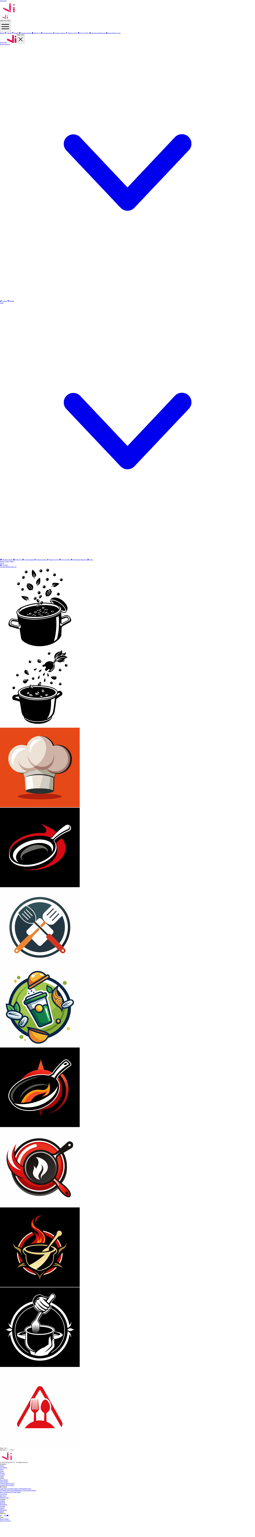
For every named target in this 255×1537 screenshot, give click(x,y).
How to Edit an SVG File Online (10, 1492)
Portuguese (3, 1504)
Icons (91, 560)
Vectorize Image (7, 560)
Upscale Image (29, 560)
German (2, 1506)
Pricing (114, 33)
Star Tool (3, 1496)
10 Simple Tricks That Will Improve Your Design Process (18, 1490)
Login (2, 1476)
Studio (11, 301)
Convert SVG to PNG (7, 1485)
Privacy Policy (4, 1519)
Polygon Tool (4, 1497)
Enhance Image (41, 560)
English (2, 1501)
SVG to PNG (65, 560)
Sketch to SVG (54, 560)
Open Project (4, 1482)
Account (5, 565)
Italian (2, 1512)
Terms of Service (5, 1521)
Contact (11, 561)
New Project (4, 1480)
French (2, 1508)
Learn (119, 33)
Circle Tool (3, 1494)
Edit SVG (18, 560)
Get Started (3, 1467)
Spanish (2, 1503)
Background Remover (79, 560)
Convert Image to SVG (7, 1483)
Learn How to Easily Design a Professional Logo (15, 1488)
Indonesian (3, 1510)
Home (2, 33)
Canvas (4, 301)
